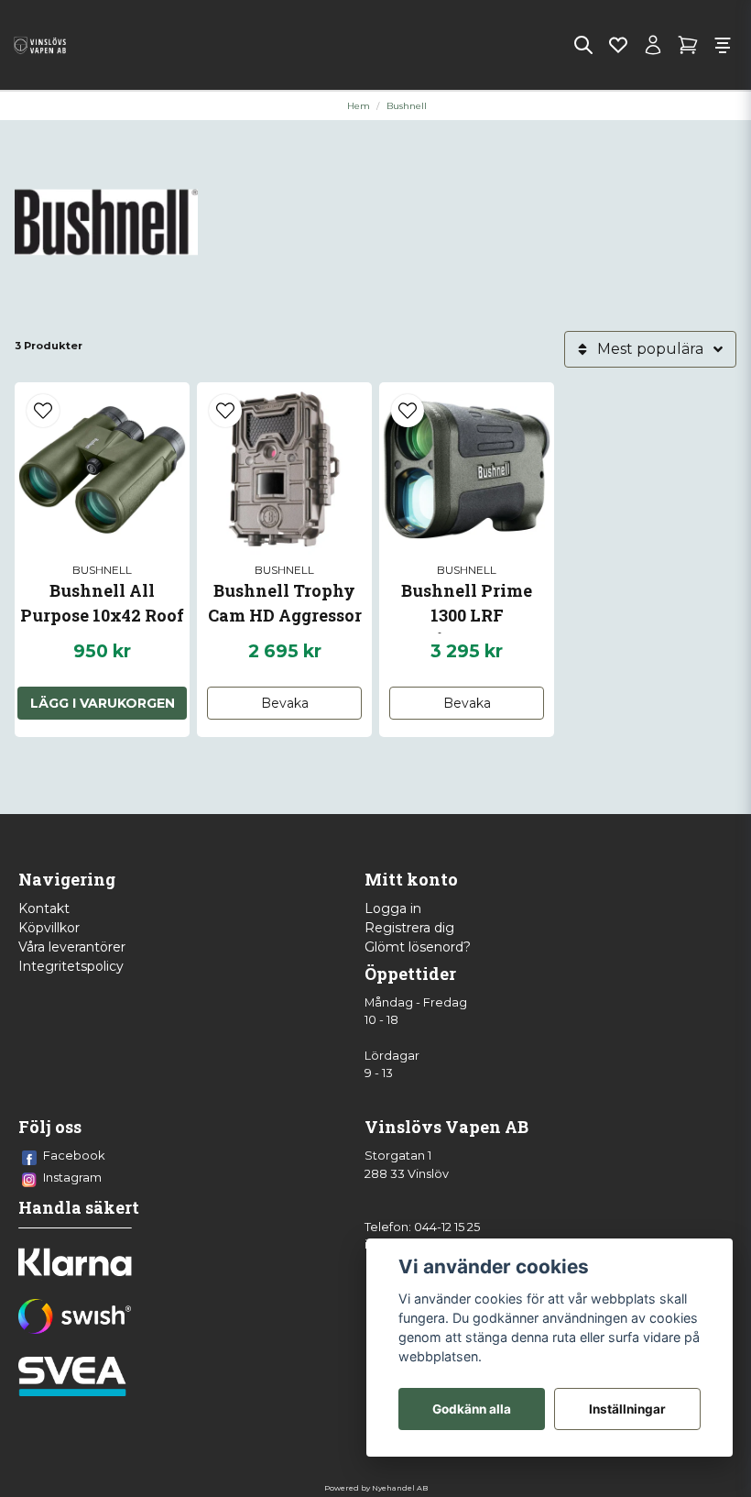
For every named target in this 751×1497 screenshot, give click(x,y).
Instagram (72, 1177)
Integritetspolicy (71, 966)
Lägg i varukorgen (102, 703)
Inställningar (627, 1409)
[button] (43, 410)
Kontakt (44, 908)
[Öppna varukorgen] (687, 45)
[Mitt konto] (653, 45)
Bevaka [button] (285, 703)
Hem (358, 106)
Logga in (393, 908)
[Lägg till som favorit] (618, 45)
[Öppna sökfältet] (583, 45)
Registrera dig (409, 927)
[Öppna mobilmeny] (722, 45)
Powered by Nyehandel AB (376, 1487)
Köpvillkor (49, 927)
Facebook (74, 1155)
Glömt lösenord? (418, 947)
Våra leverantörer (71, 947)
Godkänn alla (471, 1409)
